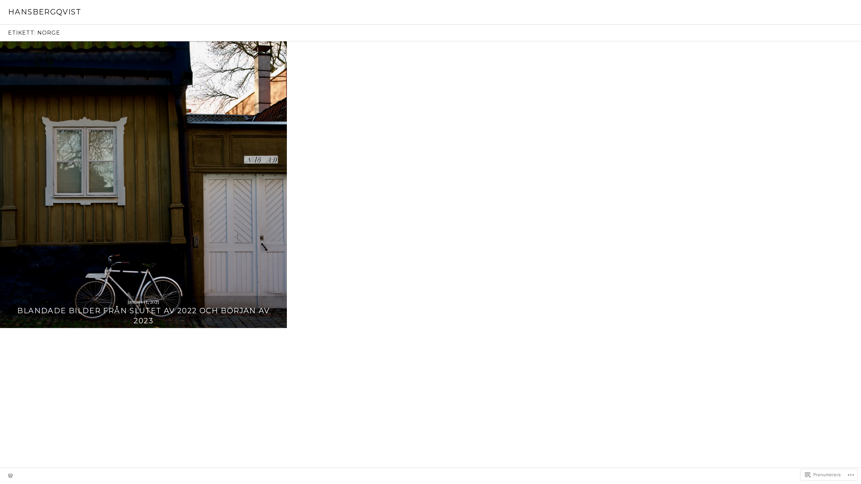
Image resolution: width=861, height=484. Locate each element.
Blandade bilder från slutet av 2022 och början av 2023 (143, 315)
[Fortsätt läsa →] (143, 184)
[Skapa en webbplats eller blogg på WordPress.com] (10, 476)
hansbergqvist (44, 11)
